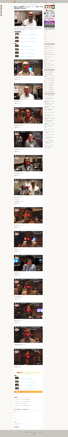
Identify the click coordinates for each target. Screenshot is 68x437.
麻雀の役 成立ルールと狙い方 (47, 63)
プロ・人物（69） (46, 41)
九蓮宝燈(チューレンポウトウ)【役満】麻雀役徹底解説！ (49, 80)
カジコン (38, 432)
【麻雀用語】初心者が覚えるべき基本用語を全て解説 (49, 54)
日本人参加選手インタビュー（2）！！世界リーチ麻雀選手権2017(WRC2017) (27, 53)
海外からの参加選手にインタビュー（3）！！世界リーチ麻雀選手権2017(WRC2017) (27, 41)
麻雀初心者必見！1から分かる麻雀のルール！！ (49, 52)
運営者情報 (27, 432)
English (41, 432)
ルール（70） (45, 35)
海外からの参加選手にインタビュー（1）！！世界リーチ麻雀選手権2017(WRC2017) (27, 34)
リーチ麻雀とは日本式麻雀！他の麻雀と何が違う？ (49, 78)
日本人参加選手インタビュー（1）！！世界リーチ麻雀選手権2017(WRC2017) (27, 49)
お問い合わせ (31, 432)
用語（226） (45, 39)
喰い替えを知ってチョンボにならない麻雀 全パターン (49, 114)
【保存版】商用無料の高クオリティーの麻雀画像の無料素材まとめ (49, 103)
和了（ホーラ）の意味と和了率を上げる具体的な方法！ (49, 97)
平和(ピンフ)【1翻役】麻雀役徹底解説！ (48, 74)
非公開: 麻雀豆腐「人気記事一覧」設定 (48, 67)
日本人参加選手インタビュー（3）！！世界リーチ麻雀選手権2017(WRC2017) (27, 56)
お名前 (14, 417)
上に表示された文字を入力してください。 (18, 423)
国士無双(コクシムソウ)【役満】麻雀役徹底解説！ (49, 91)
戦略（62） (45, 37)
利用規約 (35, 432)
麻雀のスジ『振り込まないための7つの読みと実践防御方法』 (49, 61)
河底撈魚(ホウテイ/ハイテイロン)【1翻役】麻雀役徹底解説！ (49, 76)
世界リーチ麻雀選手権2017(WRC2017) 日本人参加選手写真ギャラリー (26, 46)
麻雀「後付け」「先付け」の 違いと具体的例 (49, 146)
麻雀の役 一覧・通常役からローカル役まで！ (48, 50)
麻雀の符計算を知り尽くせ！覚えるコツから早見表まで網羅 (49, 48)
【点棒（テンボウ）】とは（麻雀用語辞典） (49, 142)
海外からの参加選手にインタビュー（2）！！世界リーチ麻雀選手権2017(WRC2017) (22, 399)
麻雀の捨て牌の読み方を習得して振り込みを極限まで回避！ (49, 65)
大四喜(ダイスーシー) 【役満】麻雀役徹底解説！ (49, 82)
